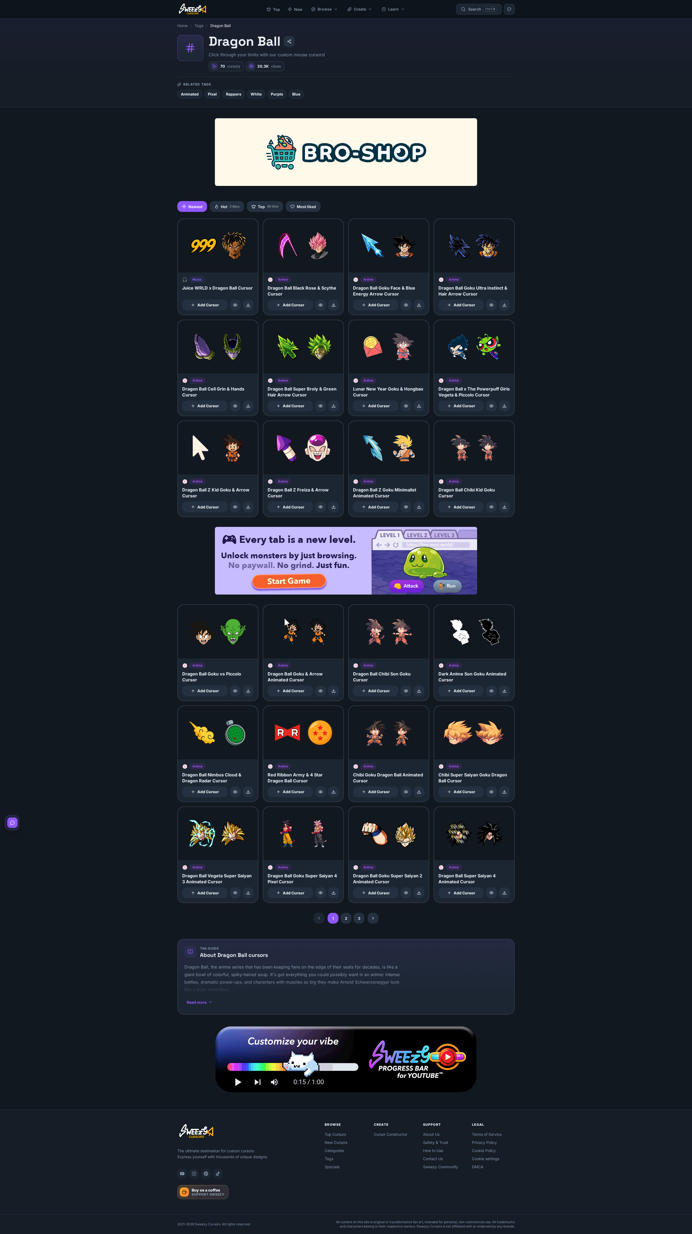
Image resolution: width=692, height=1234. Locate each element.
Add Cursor (208, 305)
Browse (325, 9)
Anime (283, 279)
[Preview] (235, 305)
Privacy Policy (484, 1142)
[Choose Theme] (509, 9)
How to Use (433, 1150)
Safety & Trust (435, 1142)
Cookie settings (485, 1158)
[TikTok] (218, 1174)
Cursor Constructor (390, 1134)
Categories (334, 1150)
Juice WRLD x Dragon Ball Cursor (217, 288)
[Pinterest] (206, 1174)
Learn (393, 9)
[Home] (192, 9)
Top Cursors (335, 1134)
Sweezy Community (440, 1166)
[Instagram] (194, 1174)
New (298, 9)
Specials (332, 1166)
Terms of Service (487, 1134)
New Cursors (336, 1142)
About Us (431, 1134)
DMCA (478, 1166)
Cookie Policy (484, 1150)
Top (276, 9)
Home (182, 25)
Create (360, 9)
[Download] (248, 305)
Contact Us (433, 1158)
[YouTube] (182, 1174)
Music (197, 279)
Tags (199, 25)
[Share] (289, 41)
